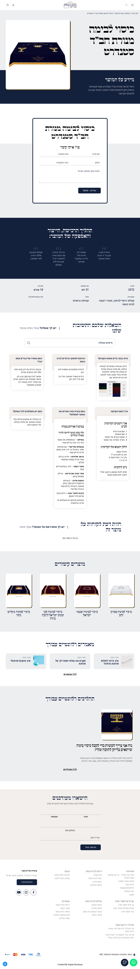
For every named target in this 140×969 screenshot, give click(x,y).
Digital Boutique (75, 964)
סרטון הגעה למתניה (126, 881)
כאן (82, 372)
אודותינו (130, 871)
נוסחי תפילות (64, 918)
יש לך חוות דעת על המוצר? (42, 527)
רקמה (67, 871)
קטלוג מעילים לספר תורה (123, 908)
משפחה (54, 816)
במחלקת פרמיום (77, 500)
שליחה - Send (89, 190)
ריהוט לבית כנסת (94, 871)
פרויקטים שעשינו (127, 887)
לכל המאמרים (70, 674)
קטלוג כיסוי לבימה (122, 13)
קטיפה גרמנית (81, 301)
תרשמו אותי (90, 847)
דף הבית (135, 13)
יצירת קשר (129, 884)
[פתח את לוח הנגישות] (5, 964)
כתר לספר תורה (127, 911)
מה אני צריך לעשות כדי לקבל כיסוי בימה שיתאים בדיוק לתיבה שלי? (120, 936)
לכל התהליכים (70, 769)
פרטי (86, 816)
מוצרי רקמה (65, 908)
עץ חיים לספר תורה (126, 904)
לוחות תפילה (96, 908)
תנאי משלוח (129, 891)
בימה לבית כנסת (95, 878)
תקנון (132, 894)
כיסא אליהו (97, 881)
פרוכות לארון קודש (62, 874)
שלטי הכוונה (97, 914)
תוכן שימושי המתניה (61, 914)
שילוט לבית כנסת (93, 901)
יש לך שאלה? (38, 328)
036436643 (26, 882)
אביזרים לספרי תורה (124, 901)
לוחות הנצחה (96, 904)
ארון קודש (98, 874)
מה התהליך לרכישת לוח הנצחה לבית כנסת (121, 930)
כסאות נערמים (96, 885)
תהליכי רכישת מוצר (124, 925)
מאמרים (66, 901)
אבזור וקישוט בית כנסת (92, 911)
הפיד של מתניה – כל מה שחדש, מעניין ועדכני (121, 876)
